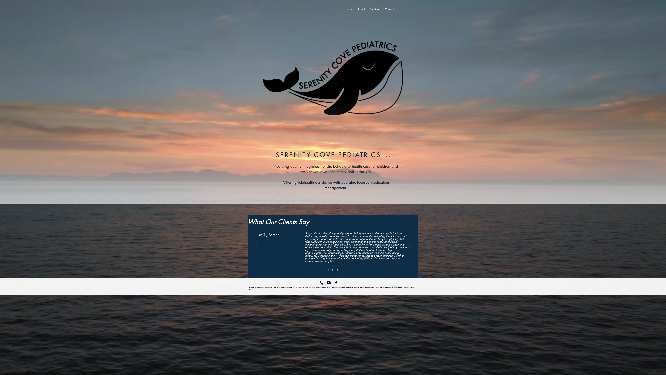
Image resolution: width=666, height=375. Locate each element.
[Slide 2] (332, 269)
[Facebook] (336, 282)
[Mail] (328, 282)
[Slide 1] (328, 269)
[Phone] (321, 282)
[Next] (409, 246)
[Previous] (256, 246)
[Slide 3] (337, 269)
